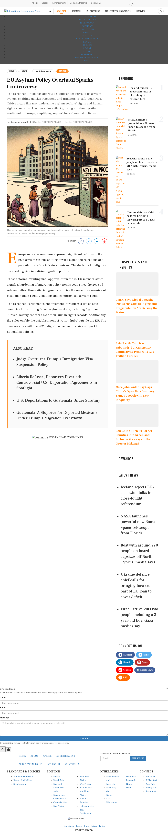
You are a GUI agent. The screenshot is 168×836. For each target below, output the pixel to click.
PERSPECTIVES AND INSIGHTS (118, 11)
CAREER (47, 756)
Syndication (19, 784)
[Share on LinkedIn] (96, 241)
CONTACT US (72, 764)
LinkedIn (126, 662)
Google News (146, 670)
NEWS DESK (61, 11)
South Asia (58, 780)
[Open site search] (161, 11)
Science (87, 45)
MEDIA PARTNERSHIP (30, 764)
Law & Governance (87, 38)
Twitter (145, 655)
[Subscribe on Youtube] (104, 241)
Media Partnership (78, 3)
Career (45, 3)
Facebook (127, 655)
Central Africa (60, 802)
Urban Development (87, 57)
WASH (87, 61)
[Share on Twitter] (89, 241)
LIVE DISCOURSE (93, 11)
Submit (84, 738)
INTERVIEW (140, 11)
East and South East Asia (58, 788)
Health (87, 42)
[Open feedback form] (8, 749)
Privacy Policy (98, 826)
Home (11, 71)
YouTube (151, 784)
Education (87, 29)
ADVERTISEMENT (65, 756)
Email (3, 707)
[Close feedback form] (167, 688)
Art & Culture (87, 20)
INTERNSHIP (53, 764)
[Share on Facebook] (81, 241)
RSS (124, 677)
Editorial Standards (23, 776)
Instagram (151, 787)
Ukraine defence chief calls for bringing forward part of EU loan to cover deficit (136, 585)
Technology (87, 23)
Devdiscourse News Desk (19, 122)
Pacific (56, 776)
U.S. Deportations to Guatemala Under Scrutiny (58, 400)
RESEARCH (76, 11)
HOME (22, 756)
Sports (87, 51)
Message (4, 717)
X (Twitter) (151, 780)
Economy (87, 26)
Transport (87, 54)
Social (87, 48)
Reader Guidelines (22, 780)
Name (3, 697)
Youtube (126, 670)
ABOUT (34, 756)
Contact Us (96, 3)
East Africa (58, 806)
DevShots (131, 776)
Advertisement (59, 3)
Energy (87, 32)
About (35, 3)
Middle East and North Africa (86, 791)
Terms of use (83, 826)
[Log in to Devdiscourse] (131, 3)
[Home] (50, 11)
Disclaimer (68, 826)
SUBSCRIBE (138, 758)
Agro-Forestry (87, 16)
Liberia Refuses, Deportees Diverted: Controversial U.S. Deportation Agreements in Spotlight (56, 382)
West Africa (85, 784)
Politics (87, 35)
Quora (144, 662)
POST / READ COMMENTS (66, 437)
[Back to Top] (3, 749)
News (24, 71)
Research (131, 780)
